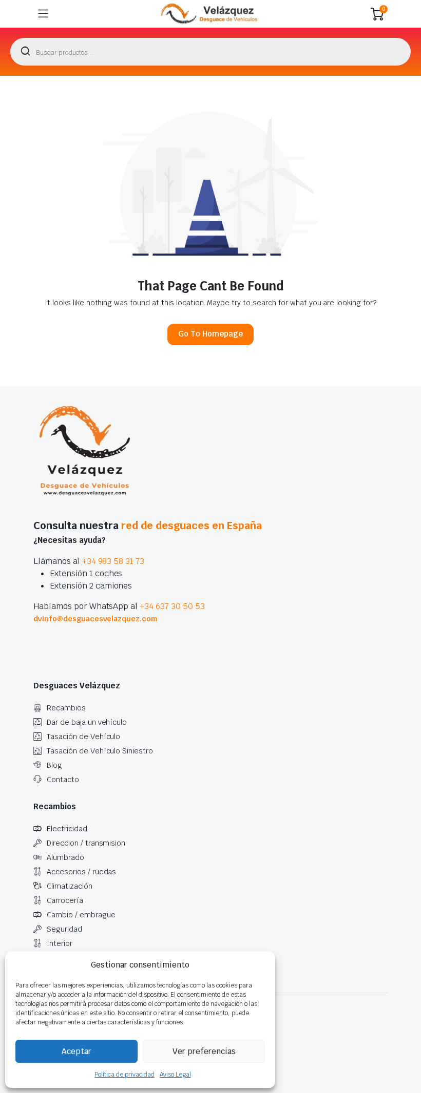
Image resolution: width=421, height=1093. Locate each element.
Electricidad (67, 828)
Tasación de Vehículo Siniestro (100, 750)
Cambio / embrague (81, 914)
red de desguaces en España (191, 525)
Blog (54, 765)
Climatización (69, 886)
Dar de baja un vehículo (87, 722)
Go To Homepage (210, 334)
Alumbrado (65, 857)
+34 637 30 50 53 (172, 606)
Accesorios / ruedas (81, 871)
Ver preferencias (204, 1051)
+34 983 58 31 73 (113, 561)
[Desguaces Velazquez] (210, 14)
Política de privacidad (124, 1074)
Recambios (66, 707)
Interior (59, 943)
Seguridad (64, 929)
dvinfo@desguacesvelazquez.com (95, 618)
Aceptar (76, 1051)
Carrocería (65, 900)
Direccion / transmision (86, 843)
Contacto (63, 779)
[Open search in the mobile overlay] (210, 52)
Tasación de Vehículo (83, 736)
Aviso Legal (175, 1074)
